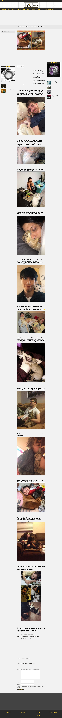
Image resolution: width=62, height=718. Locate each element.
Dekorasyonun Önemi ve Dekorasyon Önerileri (56, 82)
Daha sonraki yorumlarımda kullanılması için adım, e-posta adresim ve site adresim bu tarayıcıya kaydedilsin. (30, 687)
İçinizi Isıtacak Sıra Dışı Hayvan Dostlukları (56, 87)
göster (22, 66)
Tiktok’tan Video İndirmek (55, 96)
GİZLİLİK (38, 712)
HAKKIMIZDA (23, 712)
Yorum (18, 671)
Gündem (28, 658)
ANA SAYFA (8, 712)
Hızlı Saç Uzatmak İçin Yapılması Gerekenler (10, 85)
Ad (17, 680)
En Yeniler (19, 658)
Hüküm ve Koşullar (53, 712)
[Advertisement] (31, 17)
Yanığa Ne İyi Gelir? (25, 662)
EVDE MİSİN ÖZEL (24, 658)
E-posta (18, 682)
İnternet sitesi (18, 684)
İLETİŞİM (38, 715)
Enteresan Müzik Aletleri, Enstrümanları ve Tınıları (6, 82)
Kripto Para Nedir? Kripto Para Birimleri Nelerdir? (28, 663)
